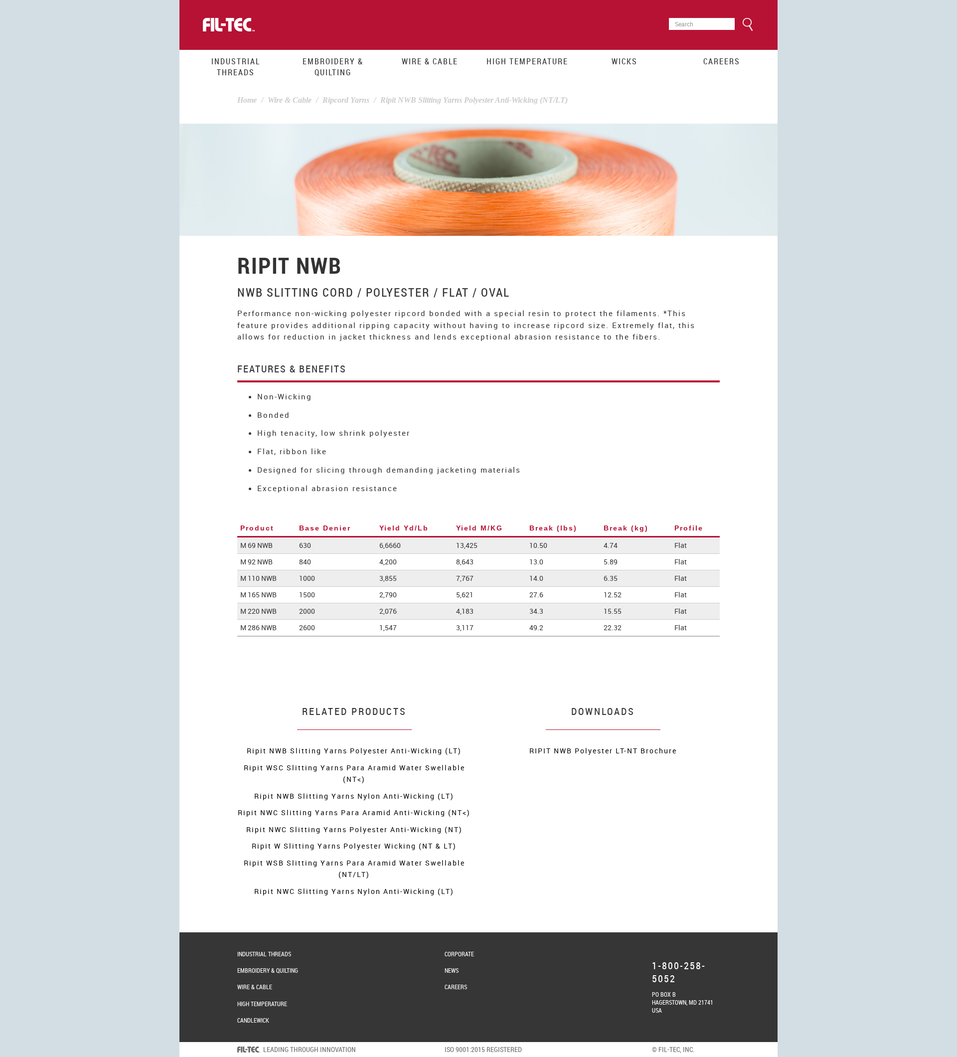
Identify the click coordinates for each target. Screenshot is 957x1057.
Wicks (625, 61)
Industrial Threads (235, 67)
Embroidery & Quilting (333, 67)
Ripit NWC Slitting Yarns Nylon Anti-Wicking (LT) (354, 891)
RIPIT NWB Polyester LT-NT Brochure (603, 750)
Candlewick (253, 1020)
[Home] (228, 25)
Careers (721, 61)
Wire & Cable (430, 61)
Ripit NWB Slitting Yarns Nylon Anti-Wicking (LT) (354, 796)
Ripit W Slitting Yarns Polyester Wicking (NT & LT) (354, 846)
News (452, 970)
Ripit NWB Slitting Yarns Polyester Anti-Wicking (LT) (354, 750)
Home (247, 100)
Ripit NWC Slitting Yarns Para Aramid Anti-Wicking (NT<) (354, 812)
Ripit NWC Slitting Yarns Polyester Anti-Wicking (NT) (354, 829)
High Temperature (527, 61)
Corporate (459, 954)
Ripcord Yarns (345, 100)
